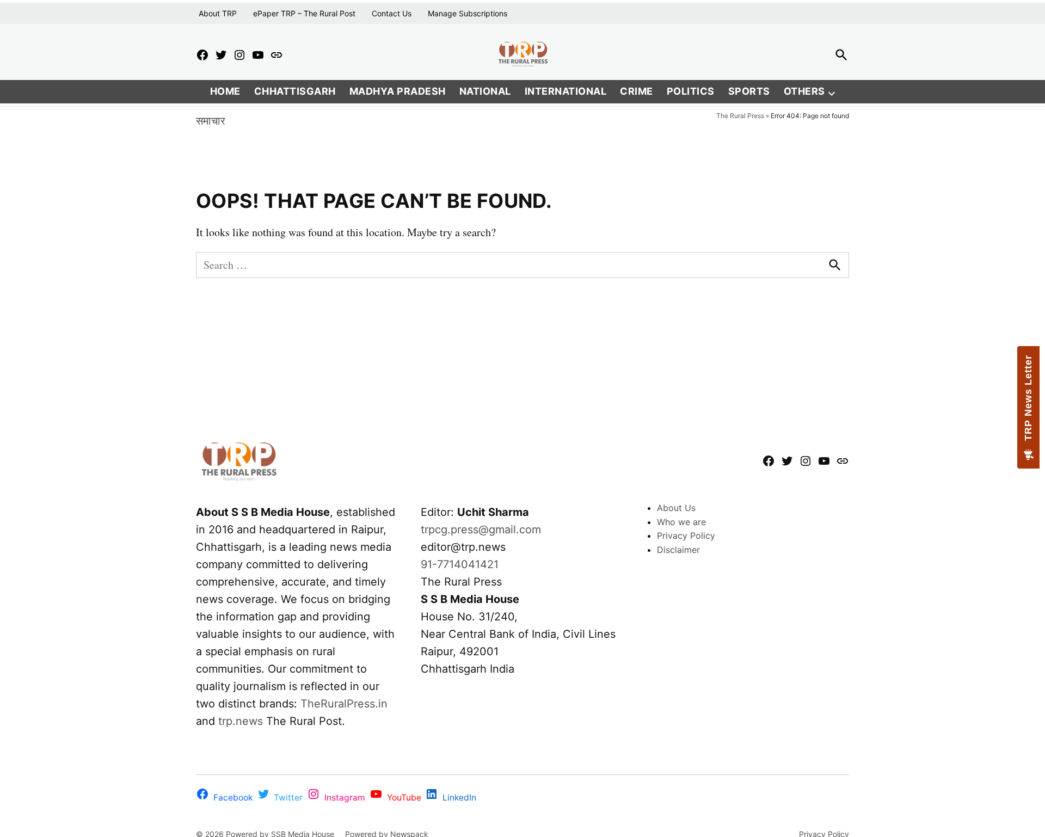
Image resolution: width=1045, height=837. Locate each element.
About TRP (218, 13)
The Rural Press (740, 116)
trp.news (240, 721)
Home (225, 91)
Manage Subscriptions (467, 13)
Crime (636, 91)
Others (804, 91)
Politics (691, 91)
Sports (749, 91)
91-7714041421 (460, 564)
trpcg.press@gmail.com (481, 529)
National (485, 91)
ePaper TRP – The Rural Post (304, 13)
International (566, 91)
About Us (676, 507)
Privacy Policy (686, 535)
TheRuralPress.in (344, 703)
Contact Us (391, 13)
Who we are (681, 521)
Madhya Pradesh (397, 91)
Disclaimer (678, 549)
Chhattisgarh (295, 91)
